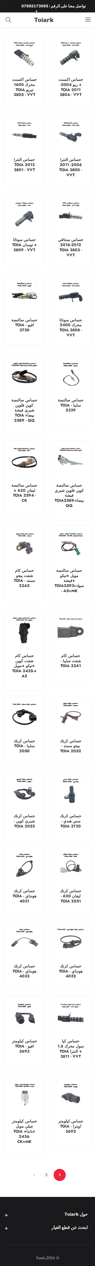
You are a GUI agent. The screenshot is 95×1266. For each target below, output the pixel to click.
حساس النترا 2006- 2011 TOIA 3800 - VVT (70, 167)
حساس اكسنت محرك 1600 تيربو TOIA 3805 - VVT (24, 87)
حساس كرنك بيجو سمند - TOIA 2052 (70, 746)
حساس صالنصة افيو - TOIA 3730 (24, 325)
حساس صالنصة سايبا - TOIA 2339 (71, 405)
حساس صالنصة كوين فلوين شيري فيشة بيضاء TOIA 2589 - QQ (24, 410)
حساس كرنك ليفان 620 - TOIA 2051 (70, 896)
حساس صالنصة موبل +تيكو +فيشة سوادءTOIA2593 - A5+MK (69, 581)
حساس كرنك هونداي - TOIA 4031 (24, 896)
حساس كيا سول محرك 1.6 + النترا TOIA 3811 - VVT (70, 1049)
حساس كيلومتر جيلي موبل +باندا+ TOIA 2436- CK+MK (24, 1131)
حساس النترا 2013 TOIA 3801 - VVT (24, 164)
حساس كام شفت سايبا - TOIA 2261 (70, 661)
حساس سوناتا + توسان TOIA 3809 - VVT (24, 244)
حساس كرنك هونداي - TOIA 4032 (71, 971)
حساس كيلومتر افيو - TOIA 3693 (24, 1046)
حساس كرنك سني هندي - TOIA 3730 (70, 821)
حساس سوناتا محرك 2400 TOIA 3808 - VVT (70, 328)
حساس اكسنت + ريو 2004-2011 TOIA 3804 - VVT (70, 87)
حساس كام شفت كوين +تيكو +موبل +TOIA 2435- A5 (24, 666)
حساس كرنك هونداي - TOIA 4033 (24, 971)
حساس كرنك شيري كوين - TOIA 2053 (24, 821)
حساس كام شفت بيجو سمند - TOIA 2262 (24, 578)
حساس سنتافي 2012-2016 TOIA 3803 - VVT (70, 247)
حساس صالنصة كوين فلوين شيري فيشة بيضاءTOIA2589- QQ (69, 495)
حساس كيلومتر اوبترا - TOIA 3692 (70, 1126)
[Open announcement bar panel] (13, 6)
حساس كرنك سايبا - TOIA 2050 (24, 746)
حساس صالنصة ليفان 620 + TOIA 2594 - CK (24, 493)
